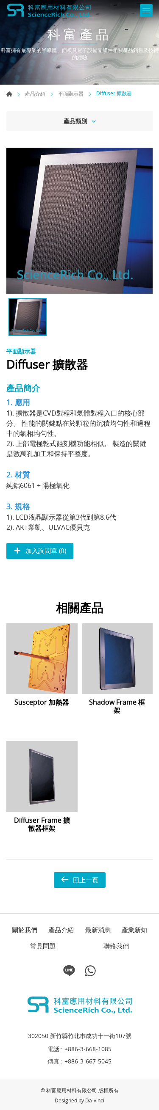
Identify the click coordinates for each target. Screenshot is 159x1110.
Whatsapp (90, 970)
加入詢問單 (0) (45, 550)
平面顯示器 (71, 94)
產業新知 (134, 930)
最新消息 (98, 930)
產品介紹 (35, 94)
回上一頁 (85, 880)
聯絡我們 (116, 946)
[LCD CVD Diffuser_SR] (79, 221)
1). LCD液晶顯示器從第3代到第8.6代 (61, 517)
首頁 (9, 94)
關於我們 (24, 930)
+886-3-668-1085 (88, 1049)
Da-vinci (94, 1100)
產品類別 (75, 121)
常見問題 (43, 946)
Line (69, 970)
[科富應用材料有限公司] (48, 10)
